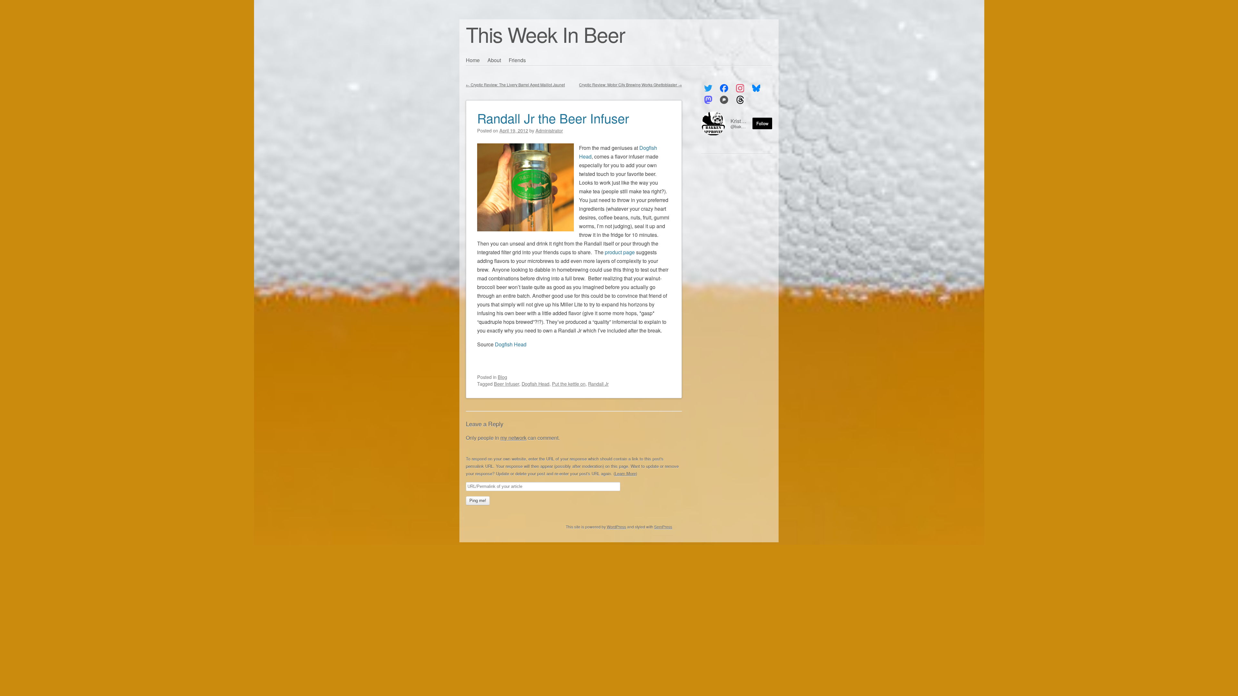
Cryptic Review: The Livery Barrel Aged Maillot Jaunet (515, 84)
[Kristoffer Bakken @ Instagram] (740, 88)
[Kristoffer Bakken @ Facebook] (724, 88)
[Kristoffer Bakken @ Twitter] (708, 88)
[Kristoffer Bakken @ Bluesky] (756, 88)
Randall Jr (598, 383)
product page (620, 252)
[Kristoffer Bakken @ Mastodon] (708, 100)
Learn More (625, 473)
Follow (762, 123)
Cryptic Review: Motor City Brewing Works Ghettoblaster (630, 84)
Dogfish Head (510, 344)
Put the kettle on (568, 383)
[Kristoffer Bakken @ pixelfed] (724, 100)
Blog (502, 376)
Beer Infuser (506, 383)
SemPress (663, 526)
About (494, 60)
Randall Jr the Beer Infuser (553, 118)
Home (473, 60)
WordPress (616, 526)
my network (513, 437)
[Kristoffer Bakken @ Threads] (740, 100)
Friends (517, 60)
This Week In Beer (545, 34)
